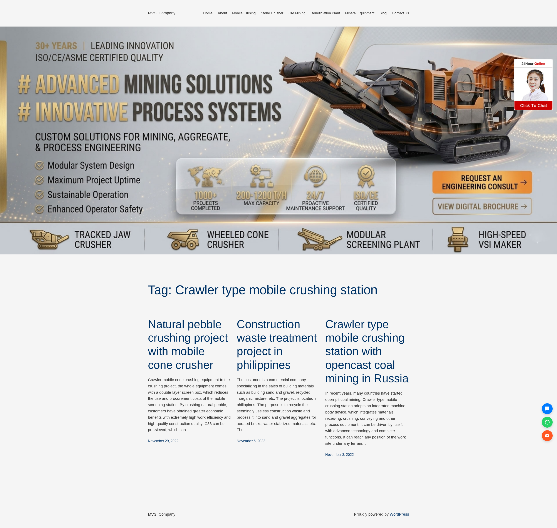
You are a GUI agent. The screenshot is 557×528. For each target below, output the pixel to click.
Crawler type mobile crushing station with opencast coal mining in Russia (367, 351)
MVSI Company (161, 13)
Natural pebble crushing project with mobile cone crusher (188, 344)
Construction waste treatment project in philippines (277, 344)
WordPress (399, 514)
